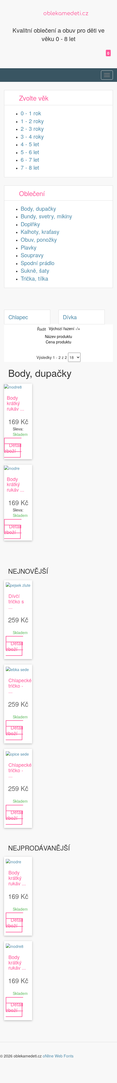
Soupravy (32, 255)
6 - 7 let (30, 159)
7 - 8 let (30, 167)
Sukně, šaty (35, 270)
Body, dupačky (38, 208)
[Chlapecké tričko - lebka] (17, 669)
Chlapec (18, 317)
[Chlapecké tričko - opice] (17, 753)
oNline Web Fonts (58, 1056)
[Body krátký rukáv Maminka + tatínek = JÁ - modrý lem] (12, 467)
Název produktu (58, 336)
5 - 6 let (30, 152)
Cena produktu (58, 342)
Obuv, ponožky (39, 239)
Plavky (28, 247)
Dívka (70, 317)
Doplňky (30, 224)
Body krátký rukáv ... (15, 403)
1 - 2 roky (32, 121)
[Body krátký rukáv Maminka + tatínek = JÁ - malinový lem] (13, 386)
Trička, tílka (34, 278)
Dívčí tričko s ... (16, 601)
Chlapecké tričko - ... (20, 685)
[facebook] (91, 57)
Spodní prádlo (37, 263)
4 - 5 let (30, 144)
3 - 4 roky (32, 136)
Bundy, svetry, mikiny (46, 216)
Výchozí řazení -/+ (64, 328)
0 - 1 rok (31, 113)
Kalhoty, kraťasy (40, 231)
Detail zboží (12, 447)
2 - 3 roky (32, 128)
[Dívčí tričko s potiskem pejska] (18, 584)
